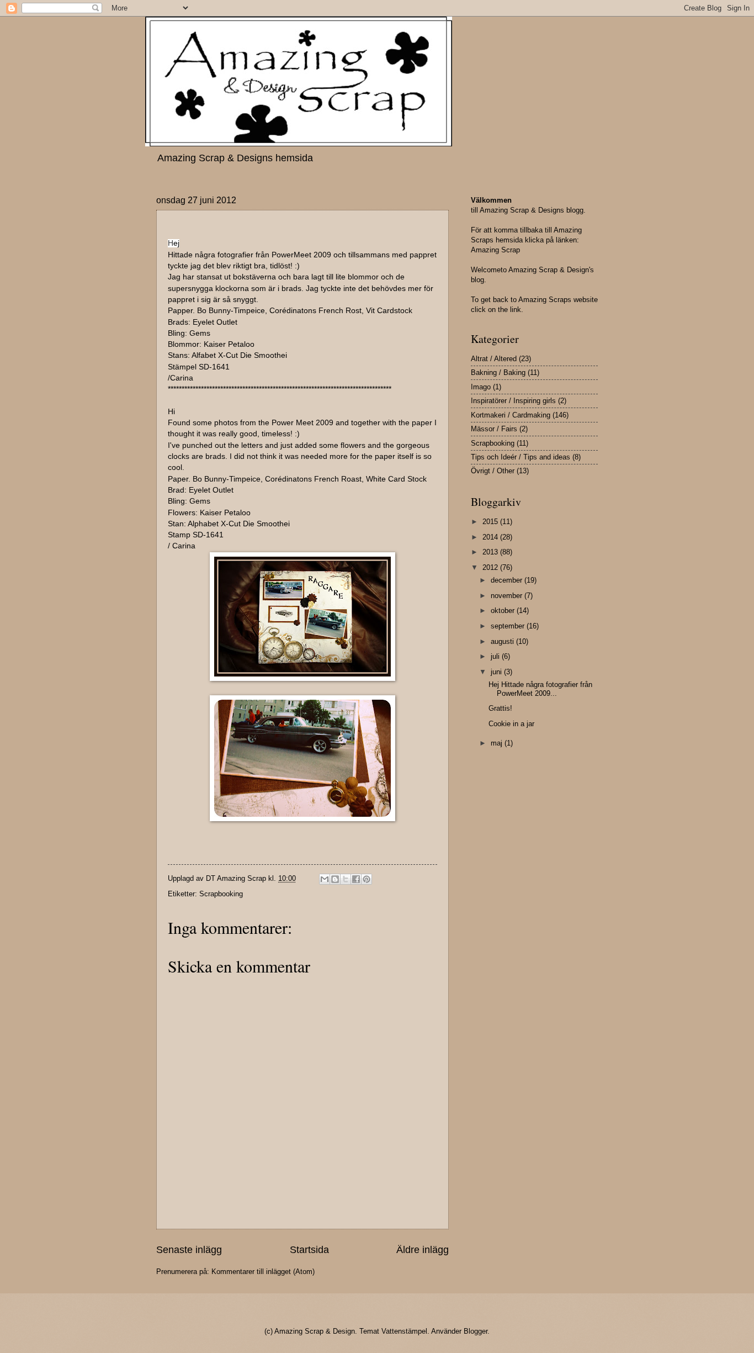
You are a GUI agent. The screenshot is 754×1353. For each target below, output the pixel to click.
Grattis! (500, 708)
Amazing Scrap (495, 250)
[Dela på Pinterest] (366, 879)
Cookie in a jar (511, 724)
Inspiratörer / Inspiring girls (513, 401)
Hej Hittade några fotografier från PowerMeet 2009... (540, 688)
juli (496, 656)
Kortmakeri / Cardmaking (510, 415)
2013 (491, 552)
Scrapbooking (221, 894)
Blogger (475, 1331)
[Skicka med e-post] (324, 879)
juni (497, 672)
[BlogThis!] (335, 879)
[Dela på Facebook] (356, 879)
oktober (504, 610)
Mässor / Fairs (494, 429)
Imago (481, 387)
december (507, 580)
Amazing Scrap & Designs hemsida (235, 157)
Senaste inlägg (189, 1249)
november (507, 595)
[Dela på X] (345, 879)
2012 (491, 567)
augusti (503, 641)
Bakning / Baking (498, 372)
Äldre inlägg (422, 1249)
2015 (491, 521)
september (509, 626)
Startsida (309, 1249)
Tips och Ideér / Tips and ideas (520, 457)
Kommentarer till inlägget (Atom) (263, 1271)
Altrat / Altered (494, 359)
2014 (491, 537)
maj (498, 743)
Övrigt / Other (492, 471)
